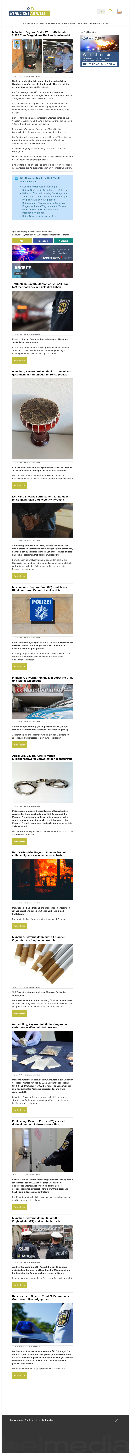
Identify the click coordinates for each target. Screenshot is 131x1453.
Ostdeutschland (84, 24)
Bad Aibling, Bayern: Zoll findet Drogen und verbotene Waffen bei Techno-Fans (40, 1026)
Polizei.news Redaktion (32, 76)
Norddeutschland (31, 24)
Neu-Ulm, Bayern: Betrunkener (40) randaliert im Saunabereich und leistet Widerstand (41, 498)
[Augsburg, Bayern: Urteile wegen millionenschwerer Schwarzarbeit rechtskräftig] (42, 782)
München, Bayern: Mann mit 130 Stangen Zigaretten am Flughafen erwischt (39, 938)
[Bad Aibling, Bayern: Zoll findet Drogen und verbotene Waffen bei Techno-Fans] (42, 1051)
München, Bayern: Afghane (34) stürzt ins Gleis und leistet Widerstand (42, 679)
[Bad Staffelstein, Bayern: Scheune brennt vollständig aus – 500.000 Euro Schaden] (42, 879)
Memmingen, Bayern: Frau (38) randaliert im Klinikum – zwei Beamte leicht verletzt (40, 589)
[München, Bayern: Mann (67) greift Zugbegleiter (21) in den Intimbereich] (42, 1242)
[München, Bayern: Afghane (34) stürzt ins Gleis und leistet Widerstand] (42, 701)
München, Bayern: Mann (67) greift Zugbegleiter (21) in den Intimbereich (36, 1220)
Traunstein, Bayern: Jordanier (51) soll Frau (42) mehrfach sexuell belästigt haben (40, 285)
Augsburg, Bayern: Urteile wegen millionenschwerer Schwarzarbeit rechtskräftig (42, 757)
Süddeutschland (100, 24)
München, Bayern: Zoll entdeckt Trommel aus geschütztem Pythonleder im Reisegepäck (41, 373)
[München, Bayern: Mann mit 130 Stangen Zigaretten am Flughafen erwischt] (42, 964)
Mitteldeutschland (66, 24)
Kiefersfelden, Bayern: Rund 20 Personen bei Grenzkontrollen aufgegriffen (41, 1298)
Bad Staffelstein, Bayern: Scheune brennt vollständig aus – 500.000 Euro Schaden (39, 854)
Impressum (16, 1420)
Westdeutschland (48, 24)
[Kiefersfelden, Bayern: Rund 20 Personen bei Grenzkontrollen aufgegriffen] (42, 1323)
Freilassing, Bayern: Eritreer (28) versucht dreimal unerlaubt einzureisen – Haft (39, 1123)
